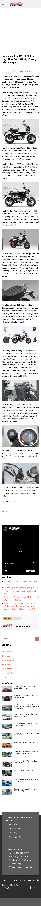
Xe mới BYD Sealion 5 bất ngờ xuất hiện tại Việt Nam (26, 696)
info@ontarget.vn (21, 856)
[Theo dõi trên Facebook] (31, 887)
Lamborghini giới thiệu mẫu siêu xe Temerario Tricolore (26, 715)
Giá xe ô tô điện (7, 669)
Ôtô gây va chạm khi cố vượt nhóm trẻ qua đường (26, 790)
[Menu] (3, 3)
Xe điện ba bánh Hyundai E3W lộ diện (26, 742)
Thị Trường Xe (25, 860)
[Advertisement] (20, 29)
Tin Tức (16, 618)
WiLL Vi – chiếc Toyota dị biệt (24, 770)
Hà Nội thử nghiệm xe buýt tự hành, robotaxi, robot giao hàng (26, 752)
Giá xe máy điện (8, 660)
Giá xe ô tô (6, 664)
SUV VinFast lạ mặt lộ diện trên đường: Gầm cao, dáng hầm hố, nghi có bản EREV (26, 706)
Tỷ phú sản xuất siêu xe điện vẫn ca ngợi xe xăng (26, 780)
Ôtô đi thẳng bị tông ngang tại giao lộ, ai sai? (21, 588)
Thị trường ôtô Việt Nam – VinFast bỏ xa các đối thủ (26, 762)
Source (4, 511)
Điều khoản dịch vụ (17, 863)
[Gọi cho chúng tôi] (38, 887)
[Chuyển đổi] (38, 664)
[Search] (38, 4)
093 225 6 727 (22, 853)
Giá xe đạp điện (8, 652)
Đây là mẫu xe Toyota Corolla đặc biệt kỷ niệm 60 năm (25, 687)
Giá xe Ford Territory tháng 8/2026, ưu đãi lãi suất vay (26, 724)
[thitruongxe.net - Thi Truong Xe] (16, 4)
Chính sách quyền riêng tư (20, 867)
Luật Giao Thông (8, 673)
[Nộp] (37, 639)
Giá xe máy (6, 656)
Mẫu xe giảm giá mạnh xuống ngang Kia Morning (26, 734)
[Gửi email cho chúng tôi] (34, 887)
